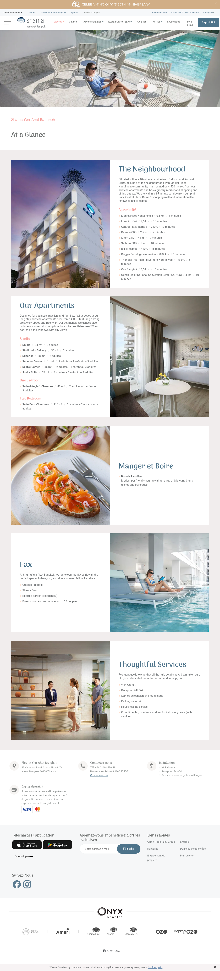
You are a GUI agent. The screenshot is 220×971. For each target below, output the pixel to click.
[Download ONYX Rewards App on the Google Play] (57, 845)
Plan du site (187, 855)
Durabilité (152, 848)
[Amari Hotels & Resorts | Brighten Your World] (63, 931)
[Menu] (7, 22)
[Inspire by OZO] (186, 931)
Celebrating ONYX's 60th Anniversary (116, 4)
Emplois (185, 841)
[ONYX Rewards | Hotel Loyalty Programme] (110, 911)
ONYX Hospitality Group (161, 841)
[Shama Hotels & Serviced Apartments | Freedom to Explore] (112, 931)
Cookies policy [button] (155, 967)
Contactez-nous (99, 775)
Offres (156, 22)
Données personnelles (193, 848)
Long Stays (190, 23)
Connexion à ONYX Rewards (185, 12)
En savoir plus (22, 857)
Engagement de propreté (156, 857)
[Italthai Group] (111, 953)
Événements (173, 22)
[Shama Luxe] (93, 931)
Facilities (141, 22)
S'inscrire (128, 849)
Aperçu (58, 22)
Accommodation (92, 22)
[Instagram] (27, 884)
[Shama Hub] (131, 931)
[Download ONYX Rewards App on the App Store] (27, 845)
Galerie (73, 22)
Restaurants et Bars (119, 22)
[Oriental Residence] (30, 931)
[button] (11, 13)
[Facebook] (17, 884)
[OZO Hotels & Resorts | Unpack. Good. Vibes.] (161, 931)
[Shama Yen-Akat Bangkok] (31, 22)
